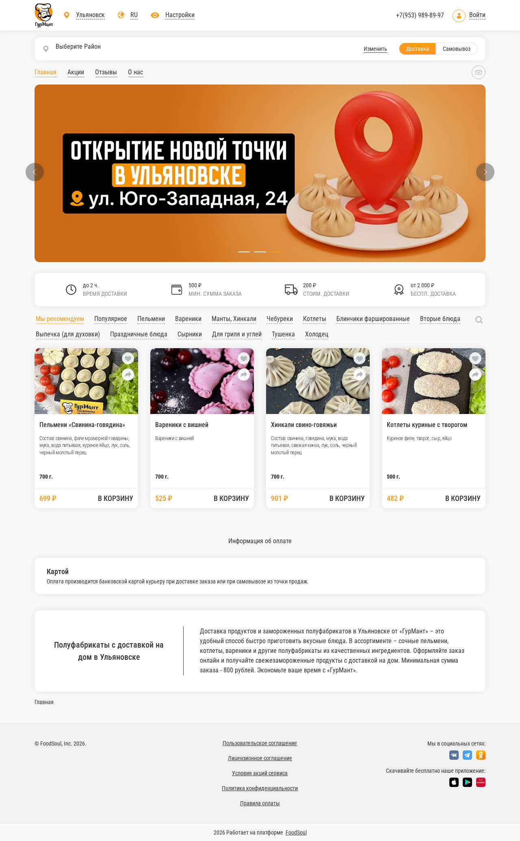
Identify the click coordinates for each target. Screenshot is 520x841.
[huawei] (480, 782)
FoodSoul (296, 832)
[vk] (454, 755)
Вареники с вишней (181, 425)
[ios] (454, 782)
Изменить (375, 49)
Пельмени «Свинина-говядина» (82, 425)
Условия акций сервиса (260, 773)
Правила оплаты (260, 803)
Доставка (417, 49)
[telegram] (467, 755)
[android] (467, 782)
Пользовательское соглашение (260, 743)
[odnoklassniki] (480, 755)
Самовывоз (456, 49)
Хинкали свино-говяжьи (304, 425)
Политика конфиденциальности (260, 788)
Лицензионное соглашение (260, 758)
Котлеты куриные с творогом (427, 425)
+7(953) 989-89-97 (420, 15)
